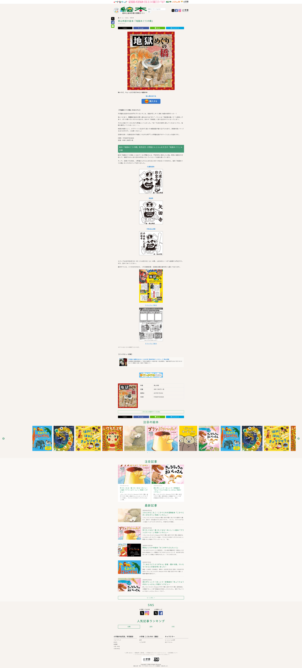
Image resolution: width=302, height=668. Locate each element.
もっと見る (151, 597)
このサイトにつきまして (163, 654)
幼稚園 (115, 644)
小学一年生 (117, 646)
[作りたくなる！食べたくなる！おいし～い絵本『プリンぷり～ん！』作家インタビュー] (129, 535)
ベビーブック (117, 640)
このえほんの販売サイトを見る (151, 411)
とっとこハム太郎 (170, 640)
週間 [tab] (151, 626)
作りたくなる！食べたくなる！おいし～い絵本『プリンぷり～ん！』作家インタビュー (134, 490)
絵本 (140, 640)
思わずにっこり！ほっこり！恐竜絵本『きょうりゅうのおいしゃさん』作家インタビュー (167, 490)
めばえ (115, 642)
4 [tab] (154, 452)
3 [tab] (152, 452)
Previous (3, 438)
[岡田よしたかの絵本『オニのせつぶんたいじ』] (129, 550)
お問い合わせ (129, 652)
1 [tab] (147, 452)
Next (298, 438)
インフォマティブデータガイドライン (145, 654)
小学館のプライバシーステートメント (156, 652)
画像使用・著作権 (139, 652)
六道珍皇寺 (150, 166)
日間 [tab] (128, 626)
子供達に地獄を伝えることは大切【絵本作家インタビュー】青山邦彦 (148, 359)
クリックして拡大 (151, 305)
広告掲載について (172, 652)
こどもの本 (142, 642)
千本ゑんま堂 (151, 229)
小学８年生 (117, 648)
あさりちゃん (168, 642)
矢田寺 (151, 198)
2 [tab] (150, 452)
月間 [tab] (173, 626)
